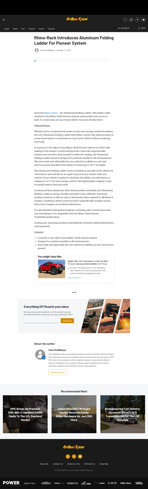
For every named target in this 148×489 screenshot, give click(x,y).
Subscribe (67, 321)
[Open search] (125, 20)
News (15, 29)
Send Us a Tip (73, 464)
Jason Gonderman (74, 278)
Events (41, 29)
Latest (6, 29)
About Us (44, 464)
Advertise (104, 464)
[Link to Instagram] (131, 20)
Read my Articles (58, 372)
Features (51, 29)
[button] (74, 84)
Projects (32, 29)
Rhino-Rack (51, 113)
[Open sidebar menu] (3, 19)
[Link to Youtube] (143, 20)
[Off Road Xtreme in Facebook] (74, 456)
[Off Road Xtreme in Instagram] (68, 456)
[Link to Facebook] (137, 20)
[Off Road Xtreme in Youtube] (80, 456)
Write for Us (89, 464)
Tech (23, 29)
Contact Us (58, 464)
